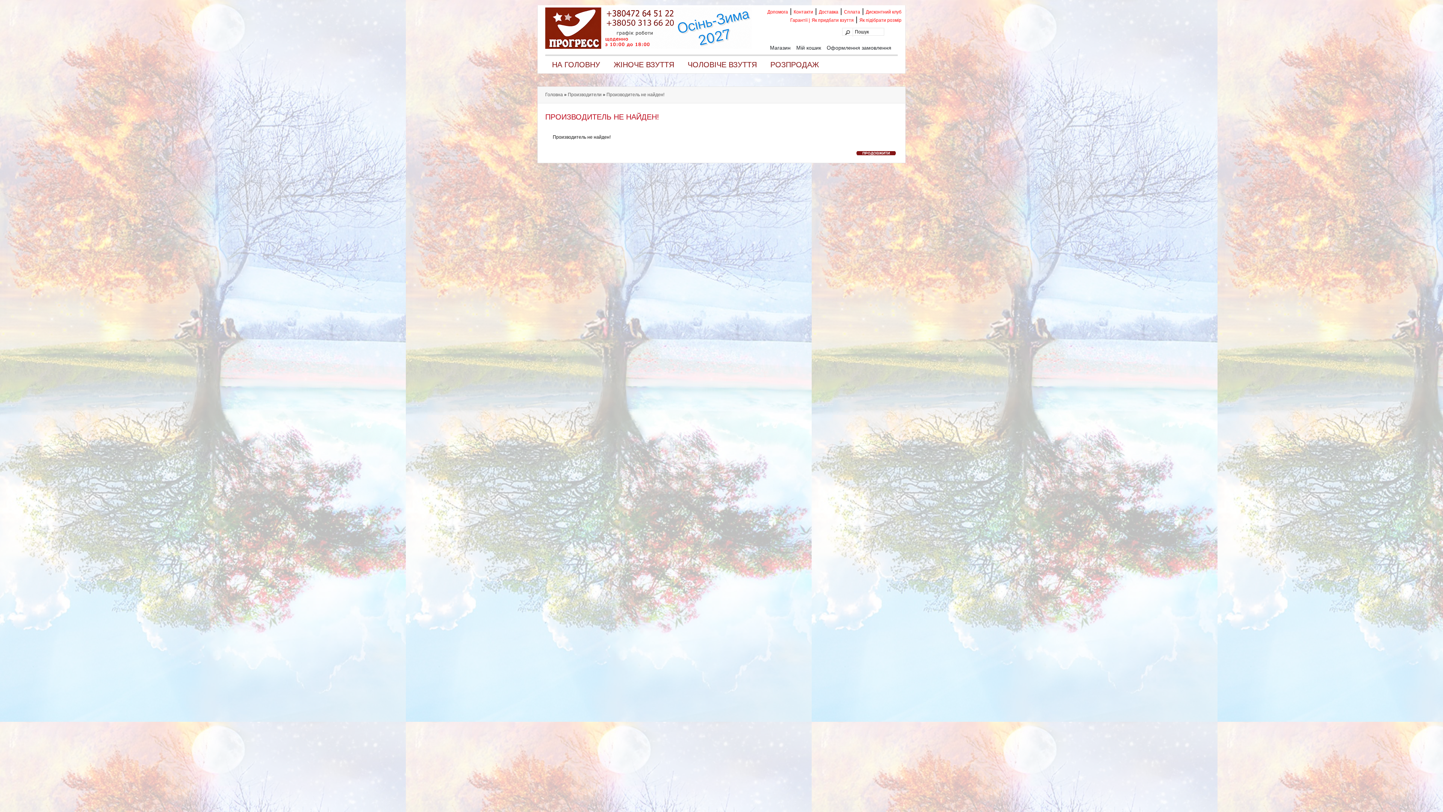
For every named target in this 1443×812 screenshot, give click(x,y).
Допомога (777, 12)
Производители (585, 94)
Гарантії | (800, 20)
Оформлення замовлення (859, 48)
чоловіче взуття (722, 65)
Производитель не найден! (635, 94)
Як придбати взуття (833, 20)
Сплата (852, 12)
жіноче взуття (644, 65)
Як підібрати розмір (880, 20)
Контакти (803, 12)
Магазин (780, 48)
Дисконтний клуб (883, 12)
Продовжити (876, 153)
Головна (554, 94)
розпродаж (794, 65)
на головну (576, 65)
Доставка (828, 12)
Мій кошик (808, 48)
